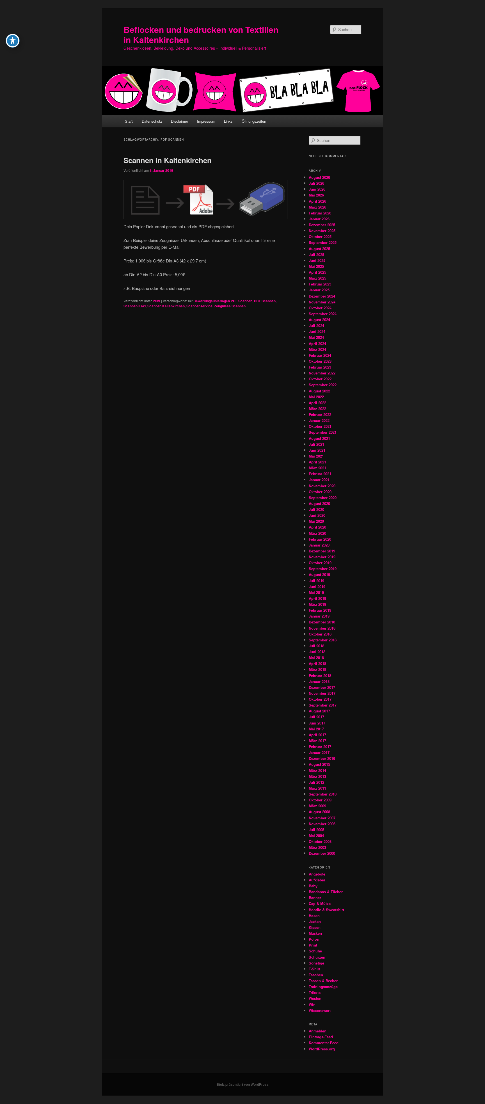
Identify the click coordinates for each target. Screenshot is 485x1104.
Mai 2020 (316, 521)
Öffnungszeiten (254, 121)
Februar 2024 (320, 355)
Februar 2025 (320, 284)
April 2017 (317, 734)
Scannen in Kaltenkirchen (167, 160)
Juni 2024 (317, 331)
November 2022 (322, 373)
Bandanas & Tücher (326, 891)
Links (228, 121)
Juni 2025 (317, 260)
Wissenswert (320, 1010)
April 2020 (317, 527)
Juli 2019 (316, 580)
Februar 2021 (320, 473)
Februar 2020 (320, 539)
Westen (315, 998)
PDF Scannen (265, 300)
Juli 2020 (316, 509)
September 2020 (323, 497)
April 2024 (317, 343)
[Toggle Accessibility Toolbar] (12, 40)
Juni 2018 (317, 651)
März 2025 (317, 278)
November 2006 (322, 823)
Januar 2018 (319, 681)
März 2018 (317, 669)
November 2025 (322, 230)
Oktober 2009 (320, 800)
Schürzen (317, 957)
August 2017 (319, 711)
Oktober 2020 (320, 491)
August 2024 (319, 319)
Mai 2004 (316, 835)
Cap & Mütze (320, 903)
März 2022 (317, 408)
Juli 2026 (316, 183)
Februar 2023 (320, 367)
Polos (314, 939)
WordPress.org (322, 1049)
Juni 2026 (317, 189)
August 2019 (319, 574)
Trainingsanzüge (323, 986)
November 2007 (322, 817)
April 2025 (317, 272)
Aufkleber (317, 880)
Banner (315, 897)
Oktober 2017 (320, 699)
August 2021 (319, 438)
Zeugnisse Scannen (230, 305)
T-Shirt (314, 969)
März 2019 (317, 604)
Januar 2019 (319, 616)
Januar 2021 (319, 479)
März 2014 (317, 770)
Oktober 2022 (320, 378)
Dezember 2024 (322, 296)
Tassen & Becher (323, 980)
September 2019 (323, 568)
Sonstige (316, 963)
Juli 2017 (316, 716)
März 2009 (317, 805)
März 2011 (317, 788)
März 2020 (317, 533)
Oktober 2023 (320, 361)
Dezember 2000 (322, 853)
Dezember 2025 (322, 224)
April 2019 (317, 598)
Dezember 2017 (322, 687)
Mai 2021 (316, 456)
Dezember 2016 (322, 758)
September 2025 (323, 242)
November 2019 (322, 556)
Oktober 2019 (320, 562)
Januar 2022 (319, 420)
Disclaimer (179, 121)
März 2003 (317, 847)
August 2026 (319, 177)
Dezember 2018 (322, 622)
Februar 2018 (320, 675)
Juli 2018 (316, 645)
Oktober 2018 (320, 634)
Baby (313, 885)
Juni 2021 (317, 450)
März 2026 (317, 207)
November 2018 (322, 628)
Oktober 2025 (320, 236)
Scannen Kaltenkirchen (166, 305)
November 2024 (322, 302)
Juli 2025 (316, 254)
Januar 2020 (319, 545)
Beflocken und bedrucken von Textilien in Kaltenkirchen (200, 34)
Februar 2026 (320, 213)
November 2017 (322, 693)
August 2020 (319, 503)
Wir (312, 1004)
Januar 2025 (319, 289)
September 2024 (323, 313)
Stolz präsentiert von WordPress (243, 1084)
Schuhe (315, 951)
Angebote (317, 874)
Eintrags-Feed (321, 1036)
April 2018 (317, 663)
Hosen (314, 915)
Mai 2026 (316, 195)
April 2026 (317, 201)
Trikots (315, 992)
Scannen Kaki (134, 305)
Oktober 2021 (320, 426)
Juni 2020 (317, 515)
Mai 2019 (316, 592)
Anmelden (317, 1031)
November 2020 (322, 485)
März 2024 (317, 349)
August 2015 (319, 764)
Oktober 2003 (320, 841)
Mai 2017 (316, 729)
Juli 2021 (316, 444)
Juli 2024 (316, 325)
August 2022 (319, 391)
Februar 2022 (320, 414)
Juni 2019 (317, 586)
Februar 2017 (320, 746)
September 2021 (323, 432)
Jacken (315, 921)
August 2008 (319, 811)
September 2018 (323, 640)
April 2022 (317, 402)
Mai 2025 (316, 266)
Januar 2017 (319, 752)
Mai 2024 (316, 337)
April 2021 (317, 462)
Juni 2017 (317, 723)
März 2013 (317, 776)
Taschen (316, 974)
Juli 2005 (316, 829)
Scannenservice (199, 305)
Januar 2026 (319, 218)
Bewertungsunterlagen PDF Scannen (222, 300)
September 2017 (323, 705)
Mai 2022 (316, 396)
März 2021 (317, 467)
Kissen (315, 927)
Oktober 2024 (320, 307)
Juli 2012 (316, 782)
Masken (315, 933)
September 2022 (323, 384)
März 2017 (317, 740)
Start (129, 121)
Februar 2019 (320, 610)
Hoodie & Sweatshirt (326, 909)
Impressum (206, 121)
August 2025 (319, 248)
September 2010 (323, 794)
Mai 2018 (316, 657)
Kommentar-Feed (323, 1042)
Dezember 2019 (322, 551)
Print (156, 300)
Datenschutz (152, 121)
